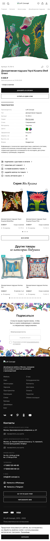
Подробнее (25, 532)
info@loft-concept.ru (11, 477)
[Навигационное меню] (3, 3)
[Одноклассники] (23, 415)
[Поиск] (8, 3)
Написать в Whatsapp (15, 483)
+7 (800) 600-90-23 (11, 469)
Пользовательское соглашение (16, 522)
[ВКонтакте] (4, 415)
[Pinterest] (17, 415)
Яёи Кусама (30, 119)
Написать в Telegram (15, 487)
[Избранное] (38, 3)
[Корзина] (42, 3)
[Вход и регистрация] (46, 3)
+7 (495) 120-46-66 (11, 465)
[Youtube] (30, 415)
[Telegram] (11, 415)
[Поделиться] (42, 66)
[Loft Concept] (25, 3)
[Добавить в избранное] (47, 66)
